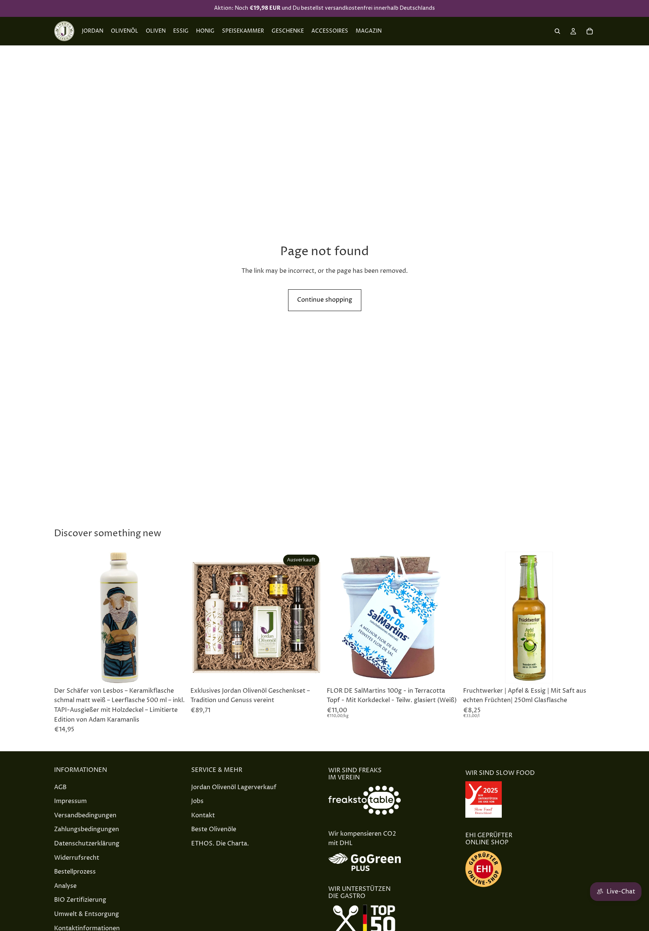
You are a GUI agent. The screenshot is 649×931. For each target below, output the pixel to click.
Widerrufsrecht (76, 858)
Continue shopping (324, 300)
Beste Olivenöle (213, 830)
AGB (60, 787)
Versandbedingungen (85, 815)
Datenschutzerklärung (86, 843)
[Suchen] (557, 31)
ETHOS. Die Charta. (220, 843)
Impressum (70, 801)
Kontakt (203, 815)
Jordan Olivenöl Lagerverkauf (233, 787)
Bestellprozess (75, 872)
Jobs (197, 801)
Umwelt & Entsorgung (86, 914)
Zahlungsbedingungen (86, 830)
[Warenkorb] (589, 31)
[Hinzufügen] (174, 671)
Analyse (65, 886)
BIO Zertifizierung (80, 900)
